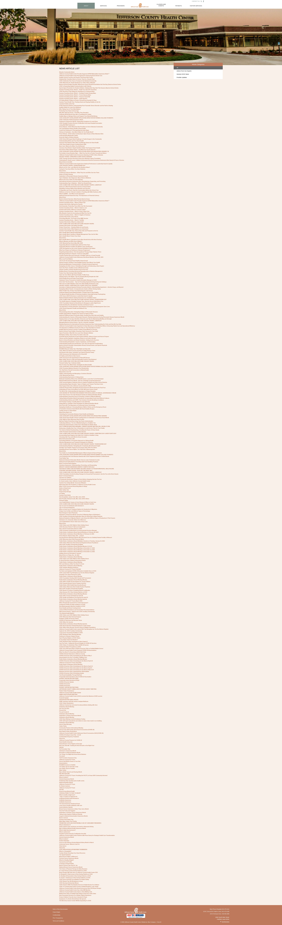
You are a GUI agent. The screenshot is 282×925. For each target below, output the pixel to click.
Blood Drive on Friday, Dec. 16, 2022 (69, 555)
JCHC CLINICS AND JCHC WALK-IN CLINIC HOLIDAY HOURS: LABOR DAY (80, 185)
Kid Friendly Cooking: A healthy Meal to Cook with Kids (74, 401)
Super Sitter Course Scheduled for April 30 (71, 595)
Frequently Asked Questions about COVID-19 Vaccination (75, 676)
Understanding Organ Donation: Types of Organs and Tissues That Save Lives (81, 384)
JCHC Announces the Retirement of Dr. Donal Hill (73, 354)
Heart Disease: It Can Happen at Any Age (70, 743)
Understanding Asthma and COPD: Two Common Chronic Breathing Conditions (81, 400)
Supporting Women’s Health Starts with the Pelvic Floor (74, 244)
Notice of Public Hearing (66, 174)
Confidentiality (56, 915)
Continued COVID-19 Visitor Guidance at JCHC (72, 604)
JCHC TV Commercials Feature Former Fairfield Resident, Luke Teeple (78, 886)
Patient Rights (56, 912)
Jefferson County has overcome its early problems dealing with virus (78, 705)
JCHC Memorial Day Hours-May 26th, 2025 (71, 243)
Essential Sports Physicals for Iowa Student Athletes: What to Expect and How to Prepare (84, 336)
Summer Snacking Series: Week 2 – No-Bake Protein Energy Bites (77, 93)
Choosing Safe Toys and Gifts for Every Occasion (73, 437)
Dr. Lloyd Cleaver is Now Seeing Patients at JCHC (73, 870)
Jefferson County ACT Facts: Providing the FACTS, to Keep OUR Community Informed (83, 775)
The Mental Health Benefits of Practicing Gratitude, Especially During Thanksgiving (82, 294)
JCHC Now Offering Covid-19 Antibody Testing (72, 719)
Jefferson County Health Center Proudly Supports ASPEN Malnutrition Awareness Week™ (84, 73)
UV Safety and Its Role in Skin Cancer (69, 356)
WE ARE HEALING (64, 773)
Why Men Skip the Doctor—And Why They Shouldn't (73, 112)
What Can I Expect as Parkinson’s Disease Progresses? (74, 250)
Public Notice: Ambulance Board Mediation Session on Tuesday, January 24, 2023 (82, 541)
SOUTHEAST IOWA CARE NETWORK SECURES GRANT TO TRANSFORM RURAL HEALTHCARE (86, 468)
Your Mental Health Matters (66, 613)
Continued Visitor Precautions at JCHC (70, 646)
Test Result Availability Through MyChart (70, 675)
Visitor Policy (63, 726)
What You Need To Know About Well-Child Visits (72, 652)
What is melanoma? (64, 832)
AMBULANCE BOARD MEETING (68, 694)
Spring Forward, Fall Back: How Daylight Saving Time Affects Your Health (79, 262)
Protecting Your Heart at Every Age (69, 111)
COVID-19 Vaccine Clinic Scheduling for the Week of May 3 (75, 655)
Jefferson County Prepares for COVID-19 (70, 740)
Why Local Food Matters (66, 259)
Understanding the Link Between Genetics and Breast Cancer (76, 304)
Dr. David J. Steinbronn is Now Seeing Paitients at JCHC (74, 877)
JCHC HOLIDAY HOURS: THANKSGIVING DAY (72, 165)
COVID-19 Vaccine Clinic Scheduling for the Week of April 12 (76, 666)
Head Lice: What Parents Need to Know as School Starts (75, 186)
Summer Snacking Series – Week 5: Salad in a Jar (73, 207)
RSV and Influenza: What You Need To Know (71, 564)
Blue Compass (152, 922)
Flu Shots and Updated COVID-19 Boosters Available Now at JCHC (77, 571)
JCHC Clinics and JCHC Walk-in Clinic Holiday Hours (74, 558)
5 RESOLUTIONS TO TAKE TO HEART (70, 793)
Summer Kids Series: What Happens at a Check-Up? (73, 229)
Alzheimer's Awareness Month (67, 750)
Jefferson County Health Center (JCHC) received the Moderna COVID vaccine (80, 696)
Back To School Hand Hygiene (67, 463)
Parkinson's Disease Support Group (69, 636)
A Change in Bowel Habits (66, 863)
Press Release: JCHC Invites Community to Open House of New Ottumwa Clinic (81, 133)
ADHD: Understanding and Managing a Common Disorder (75, 373)
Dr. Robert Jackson (64, 786)
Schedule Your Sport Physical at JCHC (70, 574)
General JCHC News (183, 74)
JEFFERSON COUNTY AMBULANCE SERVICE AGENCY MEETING (77, 689)
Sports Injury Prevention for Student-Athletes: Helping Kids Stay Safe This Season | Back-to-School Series (88, 88)
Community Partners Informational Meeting (71, 728)
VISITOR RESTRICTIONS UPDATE (68, 699)
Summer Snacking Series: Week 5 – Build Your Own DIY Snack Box (78, 89)
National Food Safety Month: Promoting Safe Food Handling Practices (78, 461)
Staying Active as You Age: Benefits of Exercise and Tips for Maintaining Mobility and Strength (85, 319)
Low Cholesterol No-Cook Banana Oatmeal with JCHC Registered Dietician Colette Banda (84, 456)
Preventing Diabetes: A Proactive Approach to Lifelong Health (76, 440)
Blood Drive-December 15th (67, 438)
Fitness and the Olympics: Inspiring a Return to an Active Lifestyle (77, 338)
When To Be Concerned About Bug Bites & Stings (73, 486)
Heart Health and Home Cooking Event (70, 608)
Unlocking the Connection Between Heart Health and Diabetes (76, 414)
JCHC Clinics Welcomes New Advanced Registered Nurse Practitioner (78, 542)
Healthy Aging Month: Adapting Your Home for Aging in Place (76, 313)
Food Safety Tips (64, 458)
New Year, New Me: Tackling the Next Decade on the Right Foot (76, 745)
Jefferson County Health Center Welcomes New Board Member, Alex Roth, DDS (81, 257)
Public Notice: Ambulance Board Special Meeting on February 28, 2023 (78, 532)
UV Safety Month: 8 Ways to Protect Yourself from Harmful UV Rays (78, 100)
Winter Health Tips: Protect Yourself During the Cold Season (76, 290)
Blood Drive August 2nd (66, 347)
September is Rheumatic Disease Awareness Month (73, 176)
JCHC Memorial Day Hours (66, 375)
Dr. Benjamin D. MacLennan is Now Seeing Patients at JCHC (76, 874)
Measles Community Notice (66, 72)
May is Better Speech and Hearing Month (70, 772)
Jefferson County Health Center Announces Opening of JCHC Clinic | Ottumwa (81, 155)
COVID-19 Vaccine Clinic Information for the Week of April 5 (75, 668)
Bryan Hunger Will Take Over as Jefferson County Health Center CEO (78, 872)
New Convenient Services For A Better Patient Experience (75, 895)
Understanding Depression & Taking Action (71, 377)
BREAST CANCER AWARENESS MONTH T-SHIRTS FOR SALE (76, 467)
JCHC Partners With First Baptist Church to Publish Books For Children (79, 884)
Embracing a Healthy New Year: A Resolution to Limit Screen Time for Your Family (82, 428)
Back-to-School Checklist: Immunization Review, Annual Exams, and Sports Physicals (83, 345)
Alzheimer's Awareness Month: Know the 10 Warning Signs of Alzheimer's (79, 514)
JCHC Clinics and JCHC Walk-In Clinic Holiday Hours (74, 525)
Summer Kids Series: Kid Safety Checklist (71, 225)
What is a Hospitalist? (65, 851)
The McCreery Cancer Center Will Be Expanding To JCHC (75, 900)
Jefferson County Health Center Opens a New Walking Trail (75, 891)
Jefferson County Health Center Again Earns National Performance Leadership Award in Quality (85, 163)
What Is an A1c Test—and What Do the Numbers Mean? (74, 167)
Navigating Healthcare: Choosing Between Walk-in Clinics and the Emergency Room (82, 407)
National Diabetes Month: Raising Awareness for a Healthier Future (77, 297)
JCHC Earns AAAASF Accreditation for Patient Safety (74, 879)
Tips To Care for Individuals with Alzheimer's (71, 505)
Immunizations (63, 763)
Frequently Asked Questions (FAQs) (69, 680)
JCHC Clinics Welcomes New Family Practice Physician (74, 586)
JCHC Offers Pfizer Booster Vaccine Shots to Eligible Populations (77, 627)
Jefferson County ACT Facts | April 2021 (70, 662)
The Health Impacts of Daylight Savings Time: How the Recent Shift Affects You (81, 301)
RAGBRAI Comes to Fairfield (67, 765)
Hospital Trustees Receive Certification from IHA (72, 833)
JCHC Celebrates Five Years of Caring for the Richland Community (77, 81)
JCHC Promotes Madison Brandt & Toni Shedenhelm (74, 368)
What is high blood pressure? (67, 830)
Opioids (61, 747)
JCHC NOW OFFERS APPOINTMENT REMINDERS (73, 849)
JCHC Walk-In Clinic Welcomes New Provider (71, 419)
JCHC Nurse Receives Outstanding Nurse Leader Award (75, 625)
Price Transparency (58, 918)
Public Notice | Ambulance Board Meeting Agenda (73, 599)
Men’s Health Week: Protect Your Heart (70, 236)
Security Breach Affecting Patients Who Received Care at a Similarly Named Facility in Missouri (85, 537)
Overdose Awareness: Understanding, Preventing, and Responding (78, 465)
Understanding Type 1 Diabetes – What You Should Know (75, 183)
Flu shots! (62, 756)
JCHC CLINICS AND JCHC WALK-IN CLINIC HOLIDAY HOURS (76, 223)
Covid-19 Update (64, 698)
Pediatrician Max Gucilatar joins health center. (72, 780)
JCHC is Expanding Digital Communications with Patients (75, 86)
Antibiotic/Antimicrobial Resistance (69, 798)
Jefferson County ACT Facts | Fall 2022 (70, 569)
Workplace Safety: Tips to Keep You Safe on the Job (73, 334)
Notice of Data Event (65, 488)
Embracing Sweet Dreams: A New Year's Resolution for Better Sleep (78, 424)
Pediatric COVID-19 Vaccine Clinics (69, 618)
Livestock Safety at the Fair (66, 103)
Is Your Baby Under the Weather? (68, 639)
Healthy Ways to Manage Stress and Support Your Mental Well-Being (78, 116)
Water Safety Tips (64, 490)
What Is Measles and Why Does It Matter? (70, 241)
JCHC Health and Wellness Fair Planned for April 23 (73, 597)
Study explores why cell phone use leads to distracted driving (76, 826)
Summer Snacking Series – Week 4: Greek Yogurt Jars (74, 211)
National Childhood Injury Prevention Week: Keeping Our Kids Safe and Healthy (81, 315)
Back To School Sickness (66, 475)
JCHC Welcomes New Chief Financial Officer (71, 539)
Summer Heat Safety (65, 495)
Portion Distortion (64, 840)
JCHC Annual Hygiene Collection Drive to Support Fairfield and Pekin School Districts (83, 382)
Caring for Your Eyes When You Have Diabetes (72, 169)
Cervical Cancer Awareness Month (68, 858)
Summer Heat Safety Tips (66, 819)
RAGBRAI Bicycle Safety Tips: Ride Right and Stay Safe (74, 348)
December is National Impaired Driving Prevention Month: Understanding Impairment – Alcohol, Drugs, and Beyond (91, 287)
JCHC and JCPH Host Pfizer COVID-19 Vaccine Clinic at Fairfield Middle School (81, 648)
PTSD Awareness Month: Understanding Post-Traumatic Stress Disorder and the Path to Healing (86, 105)
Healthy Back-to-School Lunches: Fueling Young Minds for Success (78, 329)
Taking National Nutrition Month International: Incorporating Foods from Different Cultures (84, 398)
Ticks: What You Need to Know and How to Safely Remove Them (77, 350)
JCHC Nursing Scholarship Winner (69, 883)
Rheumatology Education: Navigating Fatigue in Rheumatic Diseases (78, 311)
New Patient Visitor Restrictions (68, 731)
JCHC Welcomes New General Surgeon (70, 616)
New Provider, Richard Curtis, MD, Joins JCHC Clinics (74, 498)
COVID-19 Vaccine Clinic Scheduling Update (71, 673)
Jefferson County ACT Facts (67, 759)
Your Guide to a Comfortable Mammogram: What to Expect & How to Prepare (80, 453)
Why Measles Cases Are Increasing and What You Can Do (75, 213)
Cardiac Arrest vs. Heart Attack (67, 410)
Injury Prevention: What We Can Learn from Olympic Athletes (76, 333)
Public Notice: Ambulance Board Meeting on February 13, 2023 (76, 534)
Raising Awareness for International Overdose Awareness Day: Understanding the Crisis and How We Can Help (90, 324)
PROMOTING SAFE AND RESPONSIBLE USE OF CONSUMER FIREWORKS (80, 823)
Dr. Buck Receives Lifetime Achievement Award (72, 560)
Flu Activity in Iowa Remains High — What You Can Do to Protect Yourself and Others (82, 153)
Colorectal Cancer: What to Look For (69, 844)
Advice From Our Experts (184, 71)
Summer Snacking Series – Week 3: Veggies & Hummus (74, 215)
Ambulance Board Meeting (66, 706)
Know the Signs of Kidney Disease (69, 137)
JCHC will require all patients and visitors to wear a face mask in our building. (80, 720)
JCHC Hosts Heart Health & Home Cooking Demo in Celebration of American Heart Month (84, 417)
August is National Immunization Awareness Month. (73, 816)
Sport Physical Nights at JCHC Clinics (69, 638)
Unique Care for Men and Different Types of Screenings (74, 511)
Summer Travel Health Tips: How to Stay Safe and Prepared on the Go (78, 230)
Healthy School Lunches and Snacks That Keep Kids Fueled (76, 77)
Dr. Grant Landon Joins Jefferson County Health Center (74, 481)
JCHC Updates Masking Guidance (68, 567)
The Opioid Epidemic (65, 854)
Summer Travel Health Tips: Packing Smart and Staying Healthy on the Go (79, 102)
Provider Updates (182, 77)
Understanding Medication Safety (68, 135)
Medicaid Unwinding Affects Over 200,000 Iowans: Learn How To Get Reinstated (81, 378)
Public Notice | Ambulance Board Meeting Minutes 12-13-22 (75, 546)
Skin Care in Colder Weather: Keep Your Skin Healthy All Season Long (78, 283)
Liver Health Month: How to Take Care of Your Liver (73, 521)
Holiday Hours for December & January (70, 553)
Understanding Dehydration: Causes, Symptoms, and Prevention (77, 341)
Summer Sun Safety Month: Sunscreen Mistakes (72, 482)
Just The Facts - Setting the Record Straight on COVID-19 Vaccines (77, 643)
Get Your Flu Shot (64, 708)
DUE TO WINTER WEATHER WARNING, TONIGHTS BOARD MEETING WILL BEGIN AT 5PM (84, 426)
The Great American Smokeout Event (69, 803)
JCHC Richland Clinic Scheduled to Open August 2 (73, 641)
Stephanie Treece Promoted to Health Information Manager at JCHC (78, 280)
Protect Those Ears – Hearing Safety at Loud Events (73, 227)
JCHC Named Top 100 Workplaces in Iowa (71, 881)
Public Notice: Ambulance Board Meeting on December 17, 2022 (77, 548)
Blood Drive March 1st (65, 412)
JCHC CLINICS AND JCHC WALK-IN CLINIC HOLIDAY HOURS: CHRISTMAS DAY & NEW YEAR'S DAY (87, 433)
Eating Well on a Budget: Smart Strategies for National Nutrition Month (78, 403)
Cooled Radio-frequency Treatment (69, 736)
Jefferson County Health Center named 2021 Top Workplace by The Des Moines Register (84, 629)
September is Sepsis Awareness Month (70, 715)
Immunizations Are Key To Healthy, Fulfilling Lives (73, 657)
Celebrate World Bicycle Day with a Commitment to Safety (75, 114)
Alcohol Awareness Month (66, 779)
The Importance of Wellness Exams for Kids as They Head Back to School (79, 327)
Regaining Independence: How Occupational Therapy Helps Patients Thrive (80, 252)
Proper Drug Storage (65, 491)
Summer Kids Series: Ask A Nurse (68, 216)
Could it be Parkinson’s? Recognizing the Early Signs (74, 130)
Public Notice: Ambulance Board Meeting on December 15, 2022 (77, 549)
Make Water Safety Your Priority (68, 821)
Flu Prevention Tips (64, 749)
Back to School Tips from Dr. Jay (68, 865)
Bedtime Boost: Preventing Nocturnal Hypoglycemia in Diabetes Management (80, 271)
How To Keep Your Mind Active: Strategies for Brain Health (75, 364)
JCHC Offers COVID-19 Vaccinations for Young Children (74, 581)
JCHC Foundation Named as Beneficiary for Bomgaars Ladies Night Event (80, 303)
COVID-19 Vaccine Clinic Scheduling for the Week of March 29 (76, 669)
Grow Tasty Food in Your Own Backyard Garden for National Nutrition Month (80, 394)
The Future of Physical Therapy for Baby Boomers (73, 869)
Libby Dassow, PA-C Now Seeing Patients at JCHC (73, 592)
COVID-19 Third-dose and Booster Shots (70, 620)
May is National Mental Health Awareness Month (72, 828)
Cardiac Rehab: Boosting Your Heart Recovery (72, 853)
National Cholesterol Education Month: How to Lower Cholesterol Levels (79, 460)
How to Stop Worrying (65, 724)
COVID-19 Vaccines (64, 683)
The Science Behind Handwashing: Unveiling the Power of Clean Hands (79, 430)
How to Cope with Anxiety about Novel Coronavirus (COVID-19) (76, 729)
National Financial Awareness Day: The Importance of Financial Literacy (79, 195)
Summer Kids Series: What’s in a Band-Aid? (71, 222)
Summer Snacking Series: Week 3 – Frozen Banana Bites (75, 95)
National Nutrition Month (66, 782)
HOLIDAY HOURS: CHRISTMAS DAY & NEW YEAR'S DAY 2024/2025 (78, 285)
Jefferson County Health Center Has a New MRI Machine (74, 890)
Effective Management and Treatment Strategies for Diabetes (76, 442)
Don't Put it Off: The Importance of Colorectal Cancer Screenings (77, 405)
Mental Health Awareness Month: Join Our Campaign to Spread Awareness (80, 380)
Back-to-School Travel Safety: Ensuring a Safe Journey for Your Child (78, 331)
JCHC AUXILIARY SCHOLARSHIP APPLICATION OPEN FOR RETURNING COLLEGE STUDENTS (86, 118)
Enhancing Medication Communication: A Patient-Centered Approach (78, 264)
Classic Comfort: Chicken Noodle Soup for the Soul (73, 269)
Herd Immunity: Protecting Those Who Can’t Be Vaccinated (75, 206)
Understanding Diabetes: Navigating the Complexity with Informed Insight (79, 445)
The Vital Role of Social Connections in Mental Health (74, 370)
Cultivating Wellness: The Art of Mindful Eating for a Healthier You (77, 423)
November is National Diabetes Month (69, 752)
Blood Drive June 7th (65, 371)
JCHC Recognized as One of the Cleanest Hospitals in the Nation (77, 248)
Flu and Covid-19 (64, 712)
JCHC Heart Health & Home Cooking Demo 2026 (72, 144)
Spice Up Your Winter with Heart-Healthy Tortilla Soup (74, 274)
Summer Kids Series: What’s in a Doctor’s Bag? (72, 209)
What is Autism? (63, 777)
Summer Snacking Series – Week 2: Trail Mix (71, 220)
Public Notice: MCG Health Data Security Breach (72, 585)
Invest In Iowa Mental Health (67, 791)
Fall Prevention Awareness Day (68, 757)
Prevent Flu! (62, 710)
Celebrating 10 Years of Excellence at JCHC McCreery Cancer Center (78, 389)
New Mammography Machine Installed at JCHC (72, 606)
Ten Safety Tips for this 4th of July (68, 766)
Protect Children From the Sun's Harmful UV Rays (73, 897)
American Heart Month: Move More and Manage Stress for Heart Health (79, 142)
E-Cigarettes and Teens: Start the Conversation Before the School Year (79, 190)
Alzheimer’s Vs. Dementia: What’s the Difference (72, 519)
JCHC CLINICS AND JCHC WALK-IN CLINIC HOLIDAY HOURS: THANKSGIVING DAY (82, 299)
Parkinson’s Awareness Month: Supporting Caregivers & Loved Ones (78, 121)
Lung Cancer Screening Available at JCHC (71, 632)
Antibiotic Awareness (65, 800)
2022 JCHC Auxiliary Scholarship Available (71, 588)
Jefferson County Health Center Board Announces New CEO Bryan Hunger (80, 888)
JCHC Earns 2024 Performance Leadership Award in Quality (76, 296)
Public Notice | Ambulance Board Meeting (70, 664)
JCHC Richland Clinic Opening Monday (70, 634)
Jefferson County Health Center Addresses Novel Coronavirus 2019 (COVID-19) (81, 733)
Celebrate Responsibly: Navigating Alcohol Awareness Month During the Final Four (82, 387)
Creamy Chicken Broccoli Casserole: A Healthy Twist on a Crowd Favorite (79, 255)
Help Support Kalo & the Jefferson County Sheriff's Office (75, 386)
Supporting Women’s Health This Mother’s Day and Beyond (75, 246)
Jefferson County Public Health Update (70, 692)
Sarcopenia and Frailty (65, 861)
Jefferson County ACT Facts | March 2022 (70, 601)
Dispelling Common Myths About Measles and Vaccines (74, 188)
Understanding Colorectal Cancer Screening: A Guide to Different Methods (80, 396)
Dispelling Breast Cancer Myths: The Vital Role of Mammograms (77, 449)
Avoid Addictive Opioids (66, 807)
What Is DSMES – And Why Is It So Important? (72, 193)
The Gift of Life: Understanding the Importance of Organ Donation (77, 391)
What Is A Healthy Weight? (66, 860)
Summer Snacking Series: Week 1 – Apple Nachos (73, 98)
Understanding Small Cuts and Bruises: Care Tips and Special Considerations (81, 343)
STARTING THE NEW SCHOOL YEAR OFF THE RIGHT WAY (75, 470)
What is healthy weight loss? (67, 795)
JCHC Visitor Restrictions (66, 703)
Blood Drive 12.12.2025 (65, 162)
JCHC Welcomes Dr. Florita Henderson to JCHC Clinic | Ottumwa (77, 82)
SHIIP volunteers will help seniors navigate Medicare (73, 701)
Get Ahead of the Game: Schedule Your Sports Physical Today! (76, 352)
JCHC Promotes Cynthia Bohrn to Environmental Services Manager (78, 530)
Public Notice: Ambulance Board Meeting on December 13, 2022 (77, 551)
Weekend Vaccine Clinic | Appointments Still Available (74, 671)
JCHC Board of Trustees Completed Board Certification (74, 590)
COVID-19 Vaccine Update (66, 682)
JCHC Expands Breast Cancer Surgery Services (72, 583)
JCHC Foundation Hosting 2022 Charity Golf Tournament (75, 578)
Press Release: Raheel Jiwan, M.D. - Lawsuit (71, 535)
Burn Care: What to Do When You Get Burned (72, 146)
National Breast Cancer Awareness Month (70, 867)
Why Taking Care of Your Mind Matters (69, 109)
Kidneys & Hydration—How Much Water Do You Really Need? (76, 132)
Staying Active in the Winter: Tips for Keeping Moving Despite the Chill (78, 276)
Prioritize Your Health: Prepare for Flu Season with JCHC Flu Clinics (78, 447)
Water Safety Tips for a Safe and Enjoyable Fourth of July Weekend (77, 359)
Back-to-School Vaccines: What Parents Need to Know (74, 199)
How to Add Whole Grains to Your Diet (69, 761)
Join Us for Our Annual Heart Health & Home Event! (73, 260)
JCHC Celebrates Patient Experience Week (71, 119)
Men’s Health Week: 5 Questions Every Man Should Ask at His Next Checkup (80, 239)
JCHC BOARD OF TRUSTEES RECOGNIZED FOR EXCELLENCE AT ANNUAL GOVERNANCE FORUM (87, 393)
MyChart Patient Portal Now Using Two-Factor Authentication (76, 421)
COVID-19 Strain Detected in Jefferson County (72, 653)
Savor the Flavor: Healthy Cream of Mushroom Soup (73, 267)
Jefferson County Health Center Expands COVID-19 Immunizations (77, 650)
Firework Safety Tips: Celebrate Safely (69, 363)
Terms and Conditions (58, 921)
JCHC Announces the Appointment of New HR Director (74, 357)
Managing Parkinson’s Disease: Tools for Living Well (73, 253)
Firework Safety (63, 500)
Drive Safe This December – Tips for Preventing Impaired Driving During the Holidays (82, 282)
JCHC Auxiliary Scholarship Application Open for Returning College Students (80, 516)
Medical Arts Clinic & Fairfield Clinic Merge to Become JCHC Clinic (77, 893)
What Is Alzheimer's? (65, 824)
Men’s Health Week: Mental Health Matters (70, 232)
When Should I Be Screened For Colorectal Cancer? (73, 602)
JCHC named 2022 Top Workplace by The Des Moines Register (76, 572)
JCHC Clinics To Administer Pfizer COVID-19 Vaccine (74, 645)
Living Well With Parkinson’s (67, 125)
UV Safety (62, 493)
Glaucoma (62, 847)
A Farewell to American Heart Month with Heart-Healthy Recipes (76, 408)
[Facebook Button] (203, 1)
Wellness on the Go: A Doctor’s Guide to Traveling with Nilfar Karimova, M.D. (80, 192)
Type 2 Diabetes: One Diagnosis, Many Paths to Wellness (75, 177)
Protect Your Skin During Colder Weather (70, 273)
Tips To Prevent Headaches (67, 507)
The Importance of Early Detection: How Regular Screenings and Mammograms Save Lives (84, 306)
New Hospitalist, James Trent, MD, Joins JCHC (72, 497)
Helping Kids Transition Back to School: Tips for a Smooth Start (77, 79)
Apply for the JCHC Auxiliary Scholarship (70, 631)
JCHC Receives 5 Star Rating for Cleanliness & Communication (77, 91)
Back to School (63, 817)
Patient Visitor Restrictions (66, 690)
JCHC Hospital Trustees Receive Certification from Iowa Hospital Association (80, 123)
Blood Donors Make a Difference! (68, 856)
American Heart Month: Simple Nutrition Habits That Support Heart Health (79, 148)
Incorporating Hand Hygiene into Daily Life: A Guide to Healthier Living (78, 435)
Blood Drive (62, 170)
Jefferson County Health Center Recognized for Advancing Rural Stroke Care (80, 75)
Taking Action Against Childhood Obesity (70, 814)
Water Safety (62, 770)
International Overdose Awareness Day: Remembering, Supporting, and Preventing (82, 181)
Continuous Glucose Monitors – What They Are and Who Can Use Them (79, 172)
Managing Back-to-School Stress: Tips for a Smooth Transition (76, 322)
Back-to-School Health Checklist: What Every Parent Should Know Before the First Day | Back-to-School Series (90, 84)
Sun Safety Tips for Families (67, 768)
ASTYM (61, 789)
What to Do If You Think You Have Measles (71, 179)
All (177, 67)
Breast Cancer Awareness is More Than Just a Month (74, 809)
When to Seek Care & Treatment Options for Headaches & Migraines (78, 509)
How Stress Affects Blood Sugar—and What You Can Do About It (77, 149)
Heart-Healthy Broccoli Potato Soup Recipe (71, 278)
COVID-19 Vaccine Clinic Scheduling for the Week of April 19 (76, 661)
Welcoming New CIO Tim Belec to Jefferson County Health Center (77, 484)
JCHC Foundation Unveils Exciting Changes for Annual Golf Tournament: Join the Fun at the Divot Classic (88, 474)
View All (159, 922)
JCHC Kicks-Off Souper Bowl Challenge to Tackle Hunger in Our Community (80, 139)
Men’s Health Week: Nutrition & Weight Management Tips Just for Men (78, 234)
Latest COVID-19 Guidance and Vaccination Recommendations (76, 609)
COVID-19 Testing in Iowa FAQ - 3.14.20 (70, 735)
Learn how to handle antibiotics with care (70, 805)
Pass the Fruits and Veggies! (67, 810)
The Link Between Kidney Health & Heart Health (72, 128)
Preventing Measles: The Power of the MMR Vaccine (73, 218)
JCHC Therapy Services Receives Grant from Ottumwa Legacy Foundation (80, 158)
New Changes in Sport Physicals (68, 512)
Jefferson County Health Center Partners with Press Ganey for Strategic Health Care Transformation (87, 835)
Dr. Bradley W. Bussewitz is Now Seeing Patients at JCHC (75, 876)
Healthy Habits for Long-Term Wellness (70, 107)
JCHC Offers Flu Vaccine (66, 622)
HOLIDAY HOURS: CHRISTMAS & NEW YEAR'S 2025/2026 (75, 156)
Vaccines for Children (65, 477)
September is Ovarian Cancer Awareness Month (72, 812)
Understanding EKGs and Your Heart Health (71, 140)
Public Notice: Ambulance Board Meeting (70, 557)
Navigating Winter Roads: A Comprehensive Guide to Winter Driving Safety (80, 289)
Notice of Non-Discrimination (60, 909)
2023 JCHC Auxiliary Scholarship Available (71, 544)
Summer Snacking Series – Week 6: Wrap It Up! (72, 202)
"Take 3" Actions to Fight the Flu (68, 796)
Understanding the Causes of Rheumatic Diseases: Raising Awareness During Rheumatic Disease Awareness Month (91, 317)
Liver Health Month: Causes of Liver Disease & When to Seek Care (77, 502)
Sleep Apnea (62, 846)
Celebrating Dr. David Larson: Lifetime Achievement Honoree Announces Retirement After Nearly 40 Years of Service (91, 160)
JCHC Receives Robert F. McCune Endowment (72, 527)
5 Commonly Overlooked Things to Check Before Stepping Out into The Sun (80, 479)
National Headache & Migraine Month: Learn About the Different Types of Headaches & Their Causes (87, 518)
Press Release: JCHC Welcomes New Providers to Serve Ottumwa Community (81, 126)
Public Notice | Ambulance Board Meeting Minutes (73, 579)
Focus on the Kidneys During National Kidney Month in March (76, 842)
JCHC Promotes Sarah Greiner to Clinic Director (72, 431)
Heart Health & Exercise (65, 742)
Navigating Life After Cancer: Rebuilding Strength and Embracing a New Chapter (81, 266)
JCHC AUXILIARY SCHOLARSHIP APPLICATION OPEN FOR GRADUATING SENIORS (83, 415)
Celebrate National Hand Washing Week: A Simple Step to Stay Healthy (78, 292)
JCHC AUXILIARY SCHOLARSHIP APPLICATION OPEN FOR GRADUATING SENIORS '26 (84, 151)
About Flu (62, 738)
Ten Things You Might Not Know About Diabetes (72, 754)
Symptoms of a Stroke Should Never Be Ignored (72, 899)
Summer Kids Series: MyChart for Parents (70, 204)
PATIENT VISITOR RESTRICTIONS (68, 678)
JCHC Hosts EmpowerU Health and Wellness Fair (73, 308)
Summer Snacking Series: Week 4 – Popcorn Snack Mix (74, 96)
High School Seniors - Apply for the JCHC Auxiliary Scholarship (77, 611)
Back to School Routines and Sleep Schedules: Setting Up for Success (79, 340)
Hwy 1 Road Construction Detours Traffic (70, 528)
